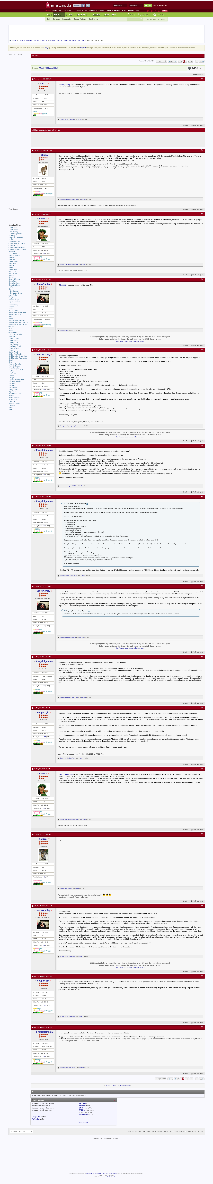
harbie (66, 119)
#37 (202, 496)
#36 (202, 445)
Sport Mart (12, 374)
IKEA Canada (13, 291)
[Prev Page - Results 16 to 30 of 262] (175, 61)
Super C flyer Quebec (16, 380)
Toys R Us (12, 392)
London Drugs (13, 305)
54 (44, 474)
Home (55, 10)
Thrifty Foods (13, 390)
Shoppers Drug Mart (16, 370)
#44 (202, 976)
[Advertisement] (77, 139)
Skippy (62, 119)
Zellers (11, 409)
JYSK (11, 297)
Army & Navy (13, 232)
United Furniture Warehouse (14, 398)
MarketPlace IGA (15, 315)
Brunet (11, 240)
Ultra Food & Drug (15, 394)
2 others (79, 119)
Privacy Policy (196, 1131)
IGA (10, 289)
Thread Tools (197, 74)
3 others (83, 264)
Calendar (56, 19)
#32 (202, 150)
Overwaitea (13, 332)
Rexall (11, 360)
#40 (202, 707)
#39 (202, 656)
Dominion (12, 251)
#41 (202, 768)
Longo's (11, 307)
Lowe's (11, 309)
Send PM (185, 125)
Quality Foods (13, 352)
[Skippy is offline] (43, 170)
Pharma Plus (13, 342)
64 (44, 319)
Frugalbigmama (44, 450)
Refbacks (35, 1119)
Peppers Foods (14, 338)
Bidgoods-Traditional (16, 238)
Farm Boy (12, 259)
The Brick (12, 386)
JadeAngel (67, 199)
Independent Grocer (16, 293)
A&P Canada (13, 230)
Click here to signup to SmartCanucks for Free (46, 130)
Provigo (11, 350)
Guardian (12, 275)
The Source (13, 388)
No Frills (11, 330)
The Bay (12, 384)
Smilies (82, 1106)
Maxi (10, 317)
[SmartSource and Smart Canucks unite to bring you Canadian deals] (18, 214)
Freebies (93, 10)
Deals (60, 10)
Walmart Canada (14, 403)
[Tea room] (148, 11)
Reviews (117, 10)
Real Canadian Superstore (18, 356)
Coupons (77, 10)
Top (114, 14)
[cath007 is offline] (43, 855)
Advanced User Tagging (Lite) (94, 1173)
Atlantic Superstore (15, 234)
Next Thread (125, 1086)
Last (201, 61)
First (171, 61)
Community (66, 19)
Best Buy (12, 236)
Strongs (11, 378)
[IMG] (81, 1108)
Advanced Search (157, 19)
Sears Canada (14, 368)
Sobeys (11, 372)
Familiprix (12, 257)
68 (44, 253)
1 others (82, 575)
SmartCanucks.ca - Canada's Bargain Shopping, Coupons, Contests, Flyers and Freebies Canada (162, 1131)
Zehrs (11, 407)
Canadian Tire (13, 246)
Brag (132, 14)
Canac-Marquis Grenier (17, 244)
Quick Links (93, 19)
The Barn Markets (15, 382)
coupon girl (74, 199)
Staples (11, 376)
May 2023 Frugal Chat (48, 68)
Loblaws (11, 303)
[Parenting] (159, 11)
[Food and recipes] (155, 11)
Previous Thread (112, 1086)
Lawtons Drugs (14, 299)
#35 (202, 349)
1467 (196, 68)
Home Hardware (14, 283)
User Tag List (36, 55)
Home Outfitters (14, 285)
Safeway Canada (15, 364)
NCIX (10, 328)
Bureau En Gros (14, 242)
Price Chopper (14, 344)
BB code (82, 1103)
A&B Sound (13, 228)
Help (155, 5)
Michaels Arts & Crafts (17, 320)
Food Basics (13, 263)
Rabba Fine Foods (15, 354)
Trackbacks (83, 1115)
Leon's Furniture (14, 301)
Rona (10, 362)
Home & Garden (133, 10)
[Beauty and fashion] (152, 11)
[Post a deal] (165, 11)
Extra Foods (13, 253)
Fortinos (11, 267)
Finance (110, 10)
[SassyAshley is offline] (43, 298)
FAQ (49, 19)
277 (45, 737)
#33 (202, 214)
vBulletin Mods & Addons (110, 1173)
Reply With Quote (198, 125)
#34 (202, 279)
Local (146, 14)
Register (163, 5)
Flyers (84, 10)
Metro (11, 318)
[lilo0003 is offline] (43, 234)
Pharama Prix (13, 340)
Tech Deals (68, 10)
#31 (202, 78)
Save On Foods (14, 366)
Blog (49, 14)
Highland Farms (14, 279)
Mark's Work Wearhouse (17, 313)
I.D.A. (11, 287)
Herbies (11, 277)
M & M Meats (13, 311)
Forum (59, 14)
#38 (202, 586)
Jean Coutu (13, 295)
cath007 (71, 119)
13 (192, 61)
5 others (83, 199)
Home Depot (13, 281)
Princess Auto (13, 348)
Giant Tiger (12, 271)
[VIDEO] (82, 1110)
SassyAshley (65, 85)
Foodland (12, 265)
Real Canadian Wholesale (18, 358)
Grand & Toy (13, 273)
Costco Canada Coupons (17, 249)
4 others (80, 758)
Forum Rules (83, 1122)
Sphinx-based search (112, 1177)
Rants (124, 10)
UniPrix (11, 395)
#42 (202, 834)
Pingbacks (36, 1117)
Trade (162, 14)
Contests (102, 10)
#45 (202, 1027)
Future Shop (13, 269)
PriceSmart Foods (15, 346)
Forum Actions (80, 19)
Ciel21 (43, 83)
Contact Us (130, 1131)
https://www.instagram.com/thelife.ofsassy (130, 341)
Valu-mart (12, 401)
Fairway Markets (14, 255)
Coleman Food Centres (17, 248)
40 (44, 877)
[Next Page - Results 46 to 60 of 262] (196, 61)
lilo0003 (43, 218)
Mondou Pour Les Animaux (18, 322)
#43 (202, 905)
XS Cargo (12, 405)
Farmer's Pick (13, 261)
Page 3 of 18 (162, 61)
